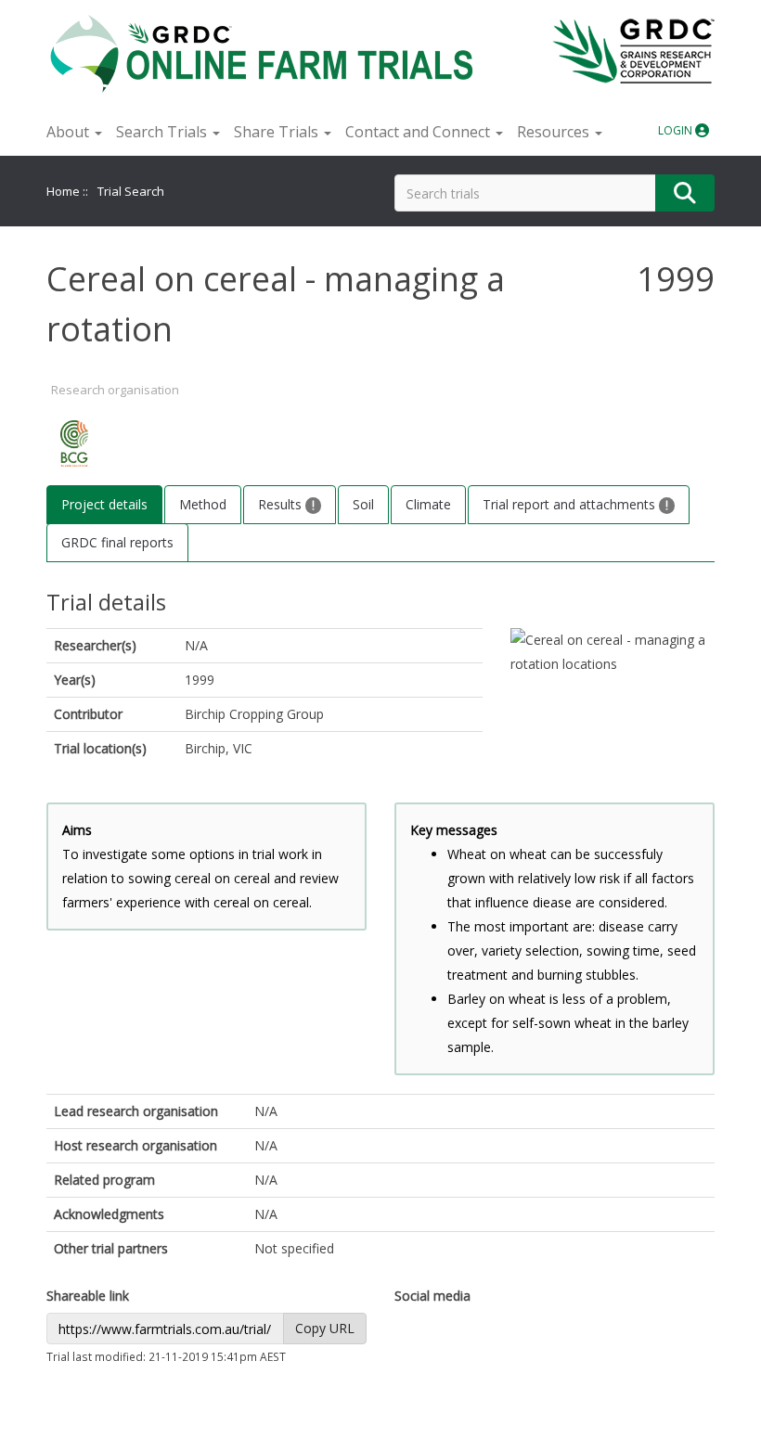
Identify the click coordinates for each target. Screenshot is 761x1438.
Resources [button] (555, 132)
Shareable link (87, 1295)
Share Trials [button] (278, 132)
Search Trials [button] (163, 132)
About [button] (69, 132)
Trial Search (130, 191)
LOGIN (676, 130)
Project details (104, 504)
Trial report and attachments (571, 504)
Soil (363, 504)
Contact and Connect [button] (419, 132)
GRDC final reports (117, 542)
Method (202, 504)
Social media (432, 1295)
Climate (428, 504)
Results (281, 504)
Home (63, 191)
